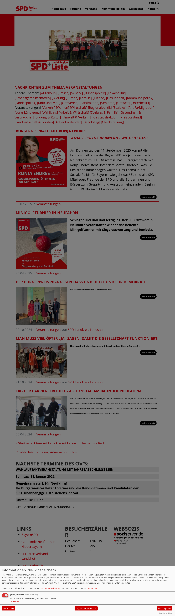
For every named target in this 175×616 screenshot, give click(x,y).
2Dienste (14, 601)
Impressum (93, 588)
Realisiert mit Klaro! (165, 613)
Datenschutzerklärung (50, 588)
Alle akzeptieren (165, 608)
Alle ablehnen (8, 608)
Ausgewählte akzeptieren (86, 608)
